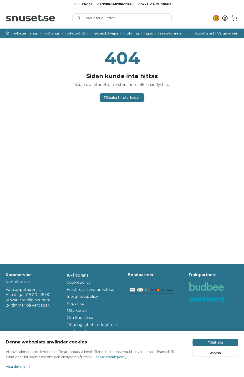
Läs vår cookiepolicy (110, 357)
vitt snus (52, 33)
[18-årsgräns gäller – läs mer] (216, 18)
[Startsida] (8, 33)
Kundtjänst (204, 33)
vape (114, 33)
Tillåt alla (215, 342)
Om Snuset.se (80, 317)
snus (34, 33)
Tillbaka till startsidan (122, 97)
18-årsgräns (77, 275)
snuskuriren (170, 33)
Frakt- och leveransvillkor (91, 289)
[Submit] (81, 18)
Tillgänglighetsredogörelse (91, 324)
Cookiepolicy (79, 282)
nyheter (19, 33)
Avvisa (215, 353)
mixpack (99, 33)
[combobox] (122, 18)
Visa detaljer (16, 366)
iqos (149, 33)
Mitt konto (77, 310)
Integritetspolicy (82, 296)
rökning (132, 33)
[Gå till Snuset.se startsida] (30, 18)
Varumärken (227, 33)
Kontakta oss (18, 282)
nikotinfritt (76, 33)
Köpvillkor (76, 303)
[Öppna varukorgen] (234, 18)
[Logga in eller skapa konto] (225, 18)
